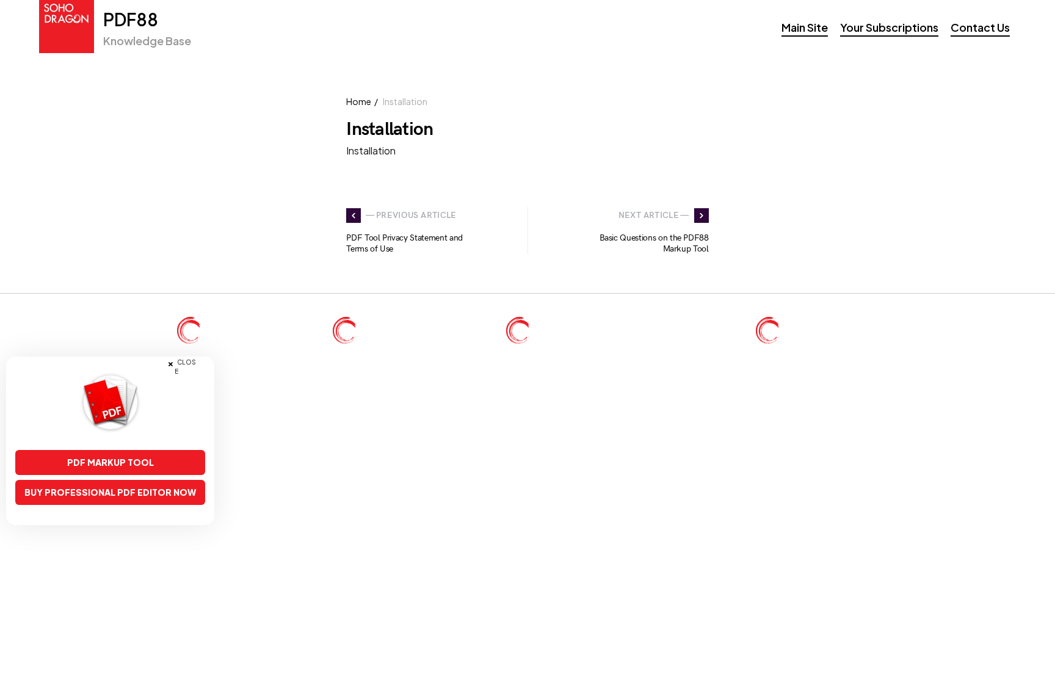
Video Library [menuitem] (224, 388)
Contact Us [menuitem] (980, 27)
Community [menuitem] (219, 406)
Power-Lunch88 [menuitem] (806, 457)
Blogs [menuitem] (208, 371)
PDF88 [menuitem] (789, 371)
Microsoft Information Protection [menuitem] (589, 388)
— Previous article (411, 215)
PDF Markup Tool (110, 462)
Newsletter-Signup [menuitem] (233, 354)
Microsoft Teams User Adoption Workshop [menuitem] (609, 371)
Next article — (653, 215)
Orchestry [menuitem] (794, 388)
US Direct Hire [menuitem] (381, 354)
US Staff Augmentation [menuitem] (397, 371)
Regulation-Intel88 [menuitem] (811, 440)
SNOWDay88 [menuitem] (803, 423)
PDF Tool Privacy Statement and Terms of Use (404, 243)
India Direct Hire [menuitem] (385, 388)
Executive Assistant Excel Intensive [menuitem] (594, 354)
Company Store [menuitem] (227, 423)
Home (358, 101)
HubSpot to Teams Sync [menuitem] (822, 406)
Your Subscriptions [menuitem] (889, 27)
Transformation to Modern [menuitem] (576, 406)
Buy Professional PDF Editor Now (110, 492)
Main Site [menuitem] (804, 27)
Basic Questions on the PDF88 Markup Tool (654, 243)
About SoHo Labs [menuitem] (810, 354)
